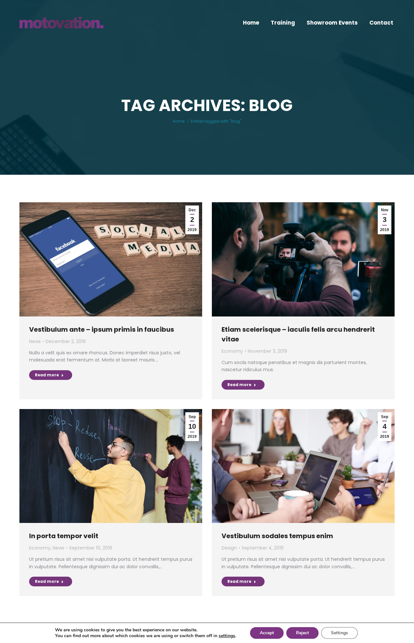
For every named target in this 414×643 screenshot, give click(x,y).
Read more (47, 375)
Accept (267, 633)
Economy (232, 351)
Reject (302, 633)
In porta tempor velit (63, 535)
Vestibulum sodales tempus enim (277, 535)
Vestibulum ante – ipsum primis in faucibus (101, 329)
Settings (339, 633)
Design (229, 548)
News (35, 341)
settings (227, 636)
